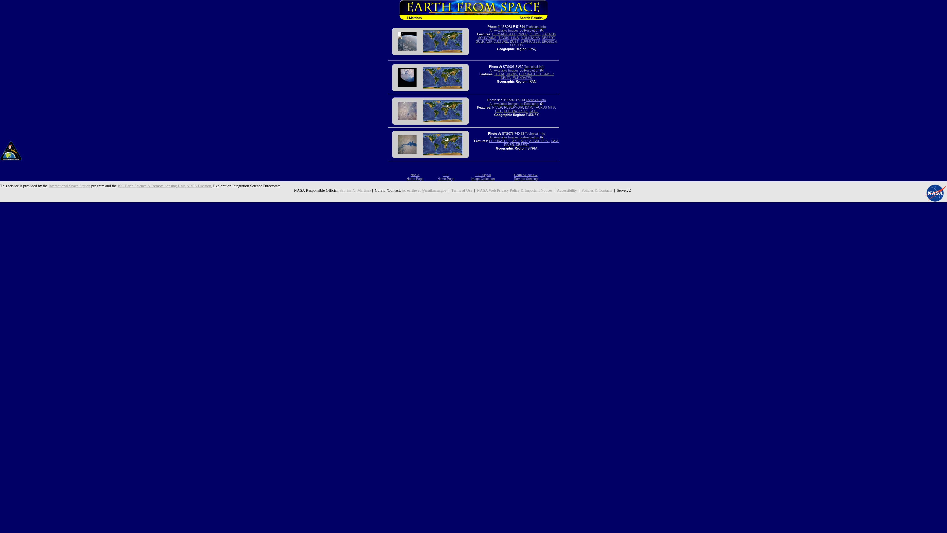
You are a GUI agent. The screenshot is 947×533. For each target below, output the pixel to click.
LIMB (515, 38)
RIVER (523, 34)
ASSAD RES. (539, 141)
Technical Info (536, 27)
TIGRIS (503, 38)
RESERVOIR (513, 107)
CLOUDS (516, 45)
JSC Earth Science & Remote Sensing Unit (151, 186)
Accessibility (567, 190)
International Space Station (69, 186)
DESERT (548, 38)
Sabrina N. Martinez (355, 190)
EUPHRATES (530, 41)
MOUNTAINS (530, 38)
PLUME (535, 34)
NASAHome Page (415, 177)
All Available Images (504, 30)
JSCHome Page (445, 177)
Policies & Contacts (597, 190)
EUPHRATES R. (516, 111)
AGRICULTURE (497, 41)
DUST (514, 41)
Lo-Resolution (529, 30)
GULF (480, 41)
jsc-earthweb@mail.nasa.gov (424, 190)
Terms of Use (461, 190)
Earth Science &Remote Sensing (526, 177)
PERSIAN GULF (504, 34)
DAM (528, 107)
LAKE (533, 111)
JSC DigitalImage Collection (483, 177)
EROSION (549, 41)
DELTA (499, 74)
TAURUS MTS (544, 107)
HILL (498, 111)
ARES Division (198, 186)
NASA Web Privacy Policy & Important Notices (514, 190)
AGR (524, 141)
